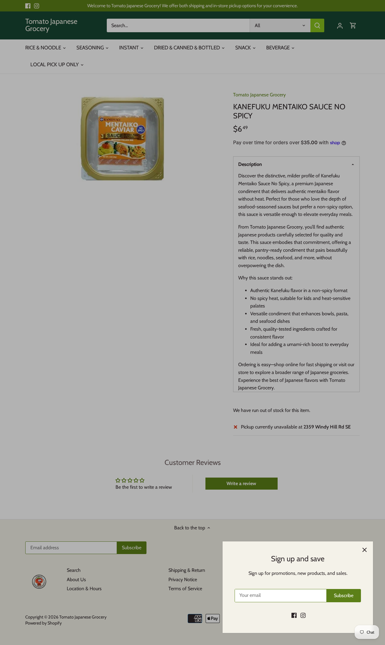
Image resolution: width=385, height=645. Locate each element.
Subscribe (343, 595)
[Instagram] (303, 615)
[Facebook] (294, 615)
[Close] (364, 549)
